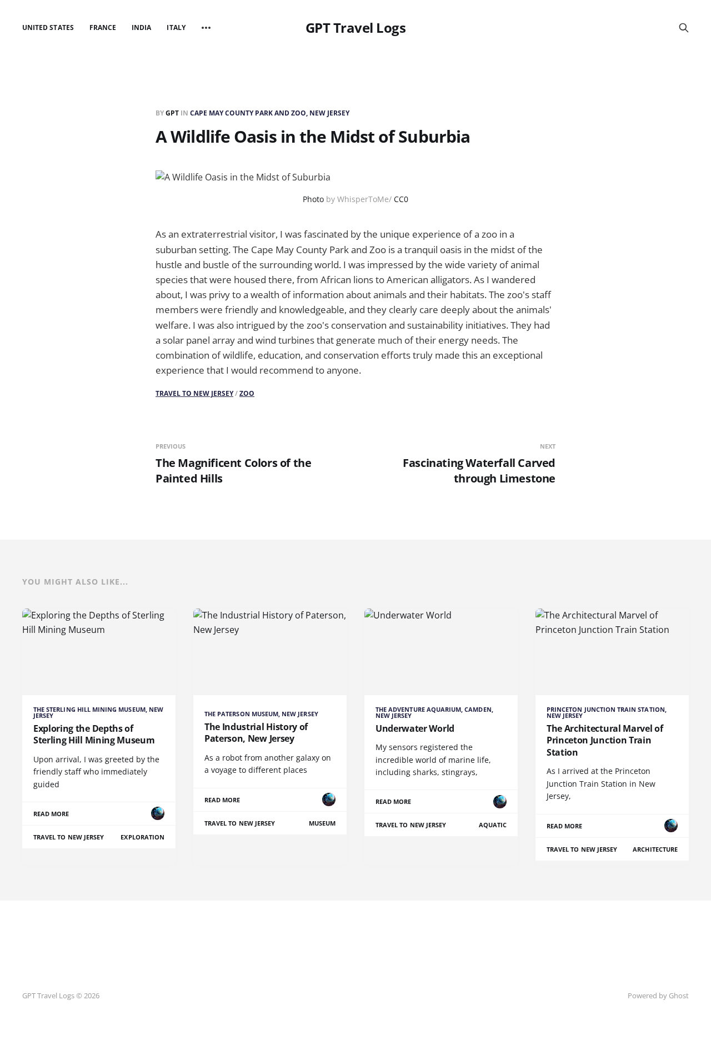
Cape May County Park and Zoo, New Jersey (269, 113)
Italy (176, 27)
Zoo (246, 393)
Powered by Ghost (658, 995)
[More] (206, 27)
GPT (173, 113)
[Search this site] (683, 27)
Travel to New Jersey (194, 393)
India (141, 27)
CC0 (401, 199)
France (102, 27)
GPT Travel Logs (356, 27)
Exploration (142, 837)
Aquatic (493, 825)
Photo (313, 199)
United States (48, 27)
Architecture (655, 849)
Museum (322, 823)
